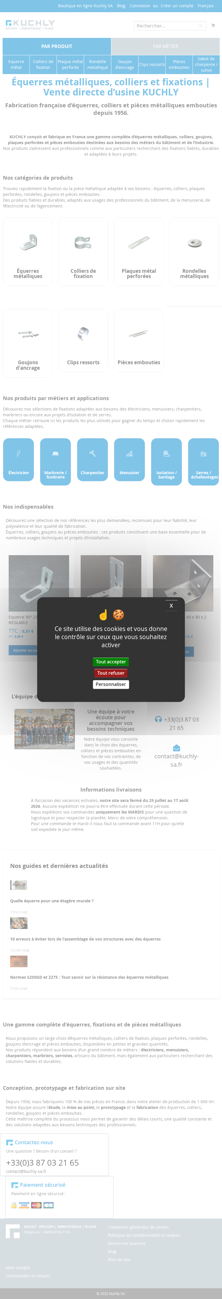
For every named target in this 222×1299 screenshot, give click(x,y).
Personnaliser (111, 684)
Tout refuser (111, 673)
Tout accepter (111, 661)
